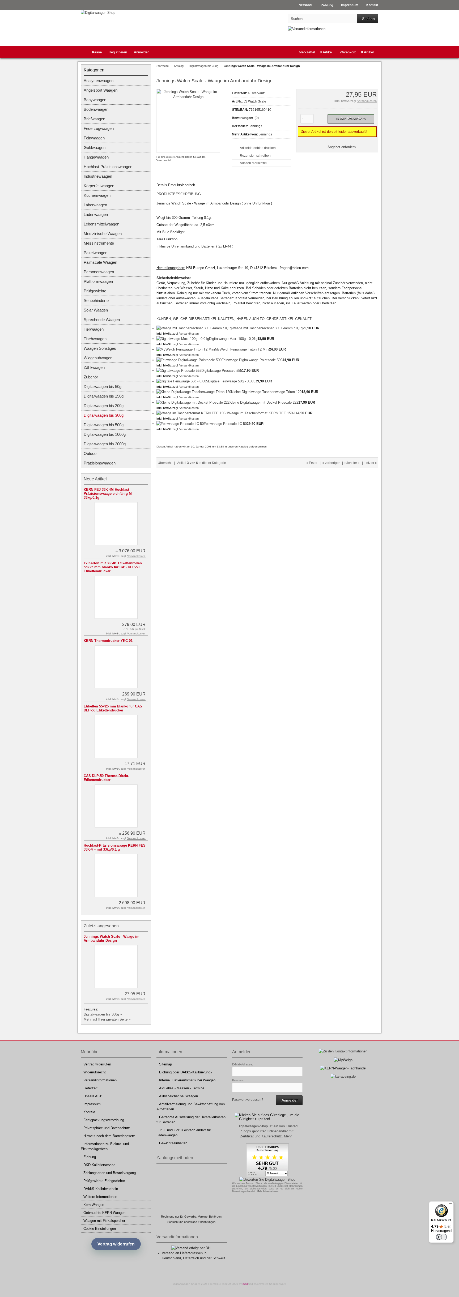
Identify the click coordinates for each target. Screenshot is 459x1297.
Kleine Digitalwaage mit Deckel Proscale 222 (264, 402)
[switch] (441, 1237)
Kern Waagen (93, 1205)
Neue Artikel (95, 479)
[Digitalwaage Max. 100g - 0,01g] (182, 339)
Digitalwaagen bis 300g (104, 415)
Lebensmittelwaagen (101, 224)
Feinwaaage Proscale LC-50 (225, 424)
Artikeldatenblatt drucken (258, 148)
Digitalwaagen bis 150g (104, 396)
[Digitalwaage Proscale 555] (178, 371)
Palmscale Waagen (100, 262)
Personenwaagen (99, 272)
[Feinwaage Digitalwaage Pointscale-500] (189, 360)
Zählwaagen (94, 367)
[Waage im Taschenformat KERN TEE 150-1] (192, 413)
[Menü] (450, 1204)
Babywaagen (95, 99)
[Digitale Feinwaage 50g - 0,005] (182, 381)
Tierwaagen (94, 329)
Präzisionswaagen (100, 463)
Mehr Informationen (267, 1191)
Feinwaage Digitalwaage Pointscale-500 (252, 360)
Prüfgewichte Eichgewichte (104, 1181)
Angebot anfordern (342, 147)
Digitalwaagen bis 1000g (105, 434)
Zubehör (91, 377)
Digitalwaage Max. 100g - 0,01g (233, 339)
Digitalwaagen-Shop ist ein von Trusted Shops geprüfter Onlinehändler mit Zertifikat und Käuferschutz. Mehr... (267, 1131)
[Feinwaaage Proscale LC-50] (180, 424)
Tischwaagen (95, 338)
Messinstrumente (99, 243)
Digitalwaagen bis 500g (104, 425)
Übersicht (165, 463)
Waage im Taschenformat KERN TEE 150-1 (262, 413)
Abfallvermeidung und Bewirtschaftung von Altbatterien (190, 1106)
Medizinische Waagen (103, 233)
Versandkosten (367, 101)
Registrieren (118, 52)
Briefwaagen (94, 119)
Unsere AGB (93, 1096)
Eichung (89, 1157)
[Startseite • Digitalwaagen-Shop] (116, 12)
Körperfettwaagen (99, 186)
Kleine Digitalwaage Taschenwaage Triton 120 (266, 392)
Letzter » (370, 463)
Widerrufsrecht (94, 1072)
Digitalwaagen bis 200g (104, 405)
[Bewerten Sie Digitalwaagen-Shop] (267, 1179)
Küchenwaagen (97, 195)
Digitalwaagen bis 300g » (103, 1014)
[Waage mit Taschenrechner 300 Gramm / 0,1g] (194, 328)
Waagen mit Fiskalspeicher (104, 1221)
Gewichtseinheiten (173, 1143)
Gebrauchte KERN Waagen (104, 1213)
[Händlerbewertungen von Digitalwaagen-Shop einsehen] (267, 1176)
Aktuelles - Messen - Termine (181, 1088)
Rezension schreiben (255, 155)
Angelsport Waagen (100, 90)
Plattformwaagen (98, 281)
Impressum (92, 1104)
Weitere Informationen (100, 1197)
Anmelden (141, 52)
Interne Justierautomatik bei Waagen (187, 1080)
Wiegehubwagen (98, 358)
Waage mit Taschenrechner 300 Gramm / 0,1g (267, 328)
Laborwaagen (95, 205)
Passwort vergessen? (247, 1100)
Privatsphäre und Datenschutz (106, 1128)
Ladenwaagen (96, 214)
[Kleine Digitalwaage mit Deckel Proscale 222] (193, 402)
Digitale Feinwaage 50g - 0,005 (231, 381)
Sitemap (165, 1064)
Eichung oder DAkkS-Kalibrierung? (185, 1072)
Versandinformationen (100, 1080)
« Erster (311, 463)
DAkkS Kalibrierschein (100, 1189)
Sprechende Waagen (102, 319)
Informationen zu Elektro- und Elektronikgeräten (105, 1146)
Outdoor (91, 453)
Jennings (265, 134)
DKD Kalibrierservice (99, 1165)
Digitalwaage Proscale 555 (221, 371)
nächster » (352, 463)
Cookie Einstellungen (99, 1229)
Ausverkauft (256, 93)
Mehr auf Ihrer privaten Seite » (107, 1019)
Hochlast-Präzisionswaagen (108, 166)
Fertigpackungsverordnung (103, 1120)
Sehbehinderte (96, 300)
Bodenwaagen (96, 109)
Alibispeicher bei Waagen (178, 1096)
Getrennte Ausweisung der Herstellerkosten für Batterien (191, 1119)
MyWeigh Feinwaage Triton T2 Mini (242, 349)
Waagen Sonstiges (100, 348)
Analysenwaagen (98, 80)
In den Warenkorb (350, 119)
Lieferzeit (90, 1088)
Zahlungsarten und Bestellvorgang (109, 1173)
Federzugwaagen (99, 128)
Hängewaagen (96, 157)
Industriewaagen (98, 176)
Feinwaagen (94, 138)
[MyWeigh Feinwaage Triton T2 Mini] (185, 349)
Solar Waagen (96, 310)
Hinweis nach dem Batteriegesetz (109, 1136)
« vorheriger (331, 463)
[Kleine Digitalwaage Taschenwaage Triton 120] (193, 392)
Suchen (367, 19)
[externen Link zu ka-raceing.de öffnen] (343, 1076)
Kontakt (89, 1112)
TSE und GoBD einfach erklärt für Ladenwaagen (183, 1132)
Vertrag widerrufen (97, 1064)
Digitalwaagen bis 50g (102, 386)
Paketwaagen (95, 252)
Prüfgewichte (95, 291)
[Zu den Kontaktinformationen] (343, 1051)
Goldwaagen (94, 147)
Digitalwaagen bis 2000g (105, 444)
